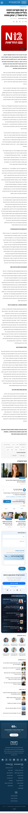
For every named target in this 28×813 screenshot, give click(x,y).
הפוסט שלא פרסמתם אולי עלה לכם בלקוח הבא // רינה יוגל (7, 523)
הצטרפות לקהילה (19, 780)
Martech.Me (10, 785)
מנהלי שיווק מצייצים (14, 2)
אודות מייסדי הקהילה (19, 770)
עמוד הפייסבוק (13, 583)
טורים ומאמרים (23, 6)
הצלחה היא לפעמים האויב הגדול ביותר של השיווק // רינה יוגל (12, 683)
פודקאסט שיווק (10, 773)
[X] (14, 590)
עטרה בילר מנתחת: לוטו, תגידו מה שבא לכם (12, 713)
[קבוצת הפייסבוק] (21, 759)
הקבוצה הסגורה (13, 586)
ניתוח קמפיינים (10, 775)
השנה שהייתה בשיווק (9, 783)
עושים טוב (11, 780)
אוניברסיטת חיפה (7, 444)
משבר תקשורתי (22, 449)
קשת (12, 449)
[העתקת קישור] (13, 21)
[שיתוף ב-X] (20, 21)
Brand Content (14, 801)
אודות (22, 767)
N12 (17, 444)
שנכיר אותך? (10, 770)
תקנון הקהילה (20, 788)
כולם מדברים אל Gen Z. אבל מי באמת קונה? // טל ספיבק (21, 523)
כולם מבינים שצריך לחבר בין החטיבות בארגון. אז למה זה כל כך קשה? (13, 678)
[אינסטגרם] (20, 590)
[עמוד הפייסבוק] (25, 759)
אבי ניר (13, 444)
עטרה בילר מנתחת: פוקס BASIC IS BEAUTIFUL (14, 698)
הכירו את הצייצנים (9, 767)
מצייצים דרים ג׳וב (14, 798)
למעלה (14, 809)
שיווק (8, 449)
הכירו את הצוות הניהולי (18, 773)
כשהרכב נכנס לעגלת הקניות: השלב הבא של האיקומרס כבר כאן (12, 663)
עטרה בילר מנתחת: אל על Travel (14, 703)
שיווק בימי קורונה (14, 795)
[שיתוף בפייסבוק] (23, 21)
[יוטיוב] (7, 590)
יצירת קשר (21, 785)
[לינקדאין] (17, 590)
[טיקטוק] (10, 590)
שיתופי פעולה (20, 778)
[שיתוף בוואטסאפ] (17, 21)
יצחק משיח (17, 447)
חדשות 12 (23, 447)
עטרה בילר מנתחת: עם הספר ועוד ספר (13, 708)
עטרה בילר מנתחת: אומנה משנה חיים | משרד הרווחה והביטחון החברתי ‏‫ (12, 693)
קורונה (16, 449)
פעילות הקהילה (20, 775)
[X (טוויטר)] (10, 759)
